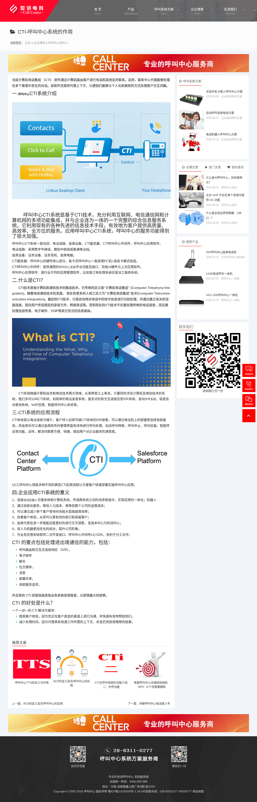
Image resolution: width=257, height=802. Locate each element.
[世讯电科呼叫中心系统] (26, 7)
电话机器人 (30, 500)
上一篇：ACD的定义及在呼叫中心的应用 (37, 703)
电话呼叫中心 (125, 776)
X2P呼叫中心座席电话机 (221, 252)
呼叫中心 (24, 94)
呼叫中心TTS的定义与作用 (32, 682)
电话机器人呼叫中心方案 (221, 134)
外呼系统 (150, 399)
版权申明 (101, 791)
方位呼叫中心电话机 (233, 257)
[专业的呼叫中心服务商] (128, 63)
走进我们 (230, 11)
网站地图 (198, 791)
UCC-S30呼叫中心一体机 (222, 295)
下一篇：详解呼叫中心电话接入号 (149, 703)
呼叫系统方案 (164, 11)
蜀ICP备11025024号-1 (122, 791)
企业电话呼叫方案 (231, 96)
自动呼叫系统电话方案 (220, 112)
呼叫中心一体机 (230, 278)
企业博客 (197, 11)
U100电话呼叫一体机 (219, 273)
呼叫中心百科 (56, 42)
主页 (28, 42)
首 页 (97, 11)
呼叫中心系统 (67, 267)
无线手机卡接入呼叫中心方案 (224, 91)
